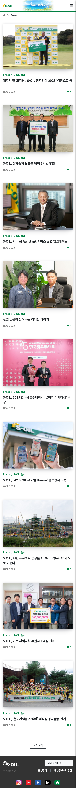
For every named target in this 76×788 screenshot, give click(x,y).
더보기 (39, 745)
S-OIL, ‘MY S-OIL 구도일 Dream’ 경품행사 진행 (34, 480)
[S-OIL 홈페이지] (57, 782)
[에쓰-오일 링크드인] (48, 782)
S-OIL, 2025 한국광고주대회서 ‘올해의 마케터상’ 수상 (37, 399)
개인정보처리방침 (63, 770)
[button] (59, 763)
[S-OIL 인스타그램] (19, 782)
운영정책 (42, 770)
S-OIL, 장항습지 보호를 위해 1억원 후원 (29, 163)
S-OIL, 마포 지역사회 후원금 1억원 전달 (29, 640)
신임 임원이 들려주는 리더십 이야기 (26, 319)
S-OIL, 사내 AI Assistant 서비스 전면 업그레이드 (35, 241)
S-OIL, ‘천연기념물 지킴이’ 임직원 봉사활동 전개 (34, 718)
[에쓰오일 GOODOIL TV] (28, 782)
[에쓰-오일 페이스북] (38, 782)
